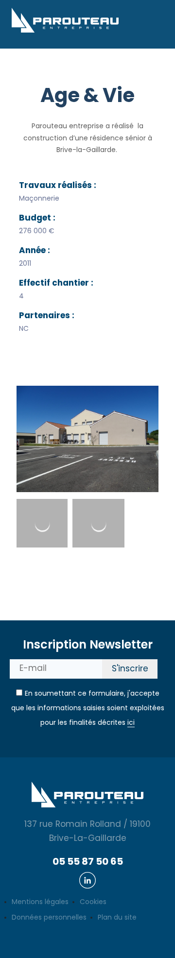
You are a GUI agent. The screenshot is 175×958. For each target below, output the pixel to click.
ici (131, 723)
